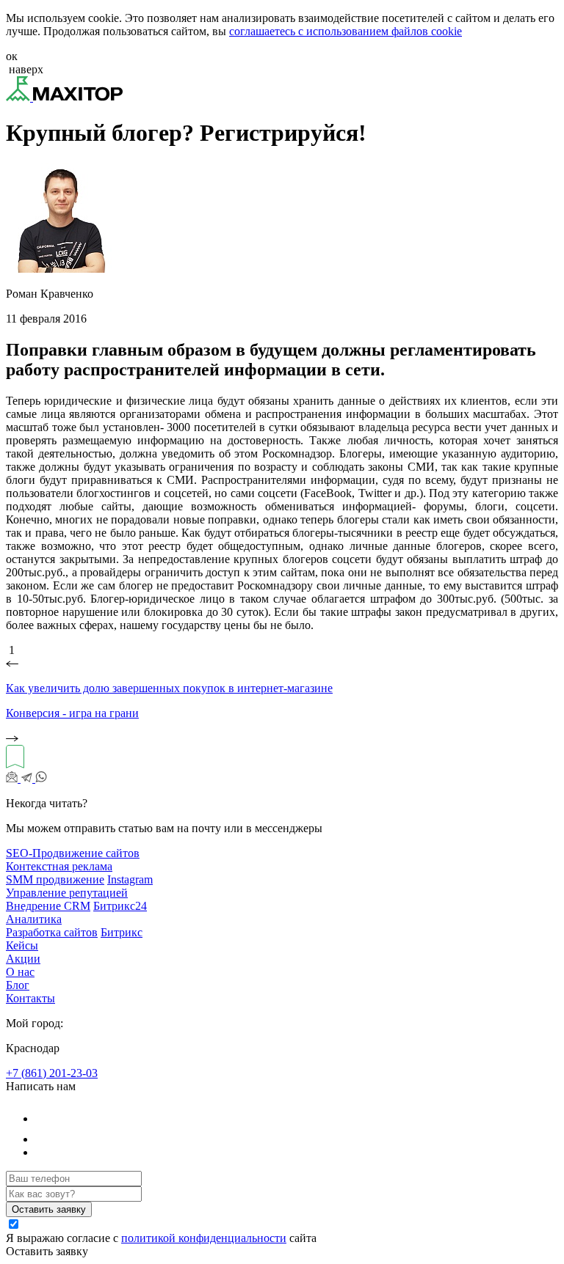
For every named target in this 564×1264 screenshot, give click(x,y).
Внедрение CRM (48, 906)
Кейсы (22, 945)
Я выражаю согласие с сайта (161, 1238)
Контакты (30, 998)
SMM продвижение (55, 879)
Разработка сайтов (52, 932)
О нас (20, 972)
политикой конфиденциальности (203, 1238)
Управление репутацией (67, 892)
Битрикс (121, 932)
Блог (17, 985)
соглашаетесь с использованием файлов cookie (345, 31)
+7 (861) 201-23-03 (52, 1073)
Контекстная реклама (59, 866)
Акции (23, 958)
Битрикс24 (120, 906)
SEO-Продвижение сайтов (73, 853)
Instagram (130, 879)
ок (12, 56)
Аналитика (34, 919)
